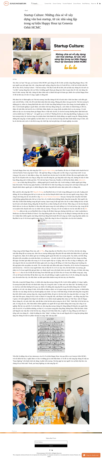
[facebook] (97, 3)
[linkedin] (100, 3)
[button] (16, 79)
